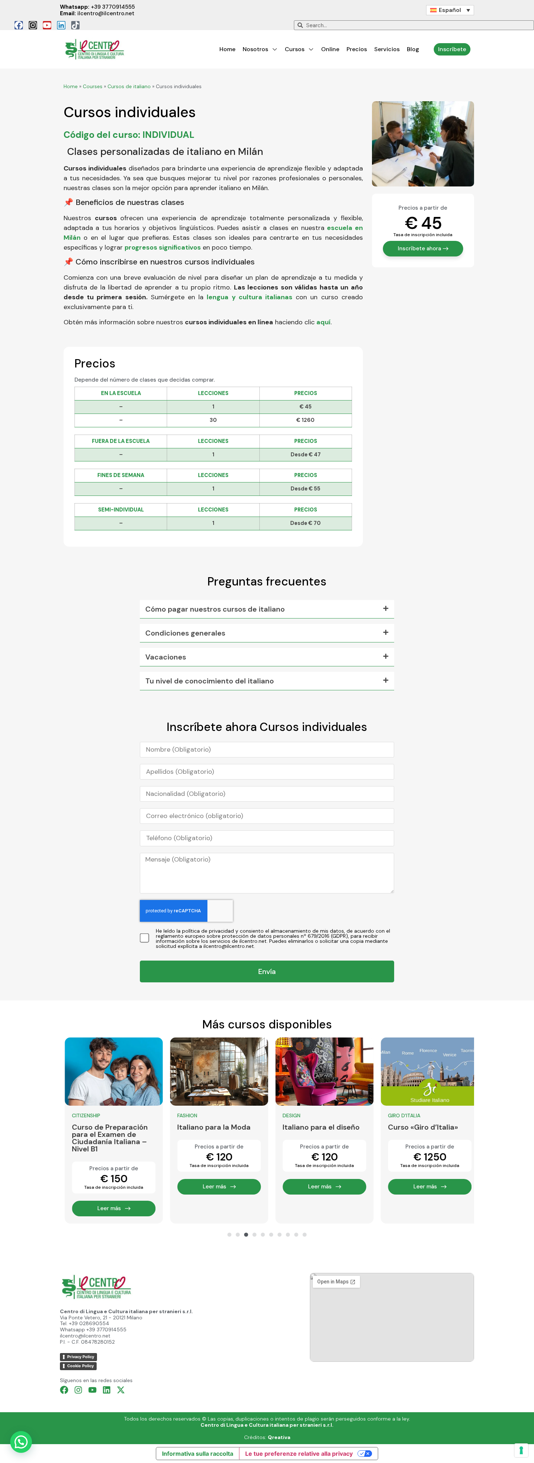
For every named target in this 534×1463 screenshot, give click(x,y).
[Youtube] (47, 25)
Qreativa (279, 1437)
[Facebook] (19, 25)
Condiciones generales (185, 633)
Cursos (294, 49)
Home (227, 49)
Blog (413, 49)
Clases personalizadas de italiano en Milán (165, 151)
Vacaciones (165, 657)
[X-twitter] (121, 1390)
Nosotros (255, 49)
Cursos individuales (130, 112)
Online (330, 49)
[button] (267, 609)
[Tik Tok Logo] (75, 25)
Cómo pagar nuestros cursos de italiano (215, 609)
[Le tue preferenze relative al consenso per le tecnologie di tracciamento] (521, 1450)
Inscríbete (452, 49)
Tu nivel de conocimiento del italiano (209, 681)
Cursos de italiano (129, 86)
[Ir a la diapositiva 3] (246, 1235)
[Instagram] (33, 25)
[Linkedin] (61, 25)
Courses (92, 86)
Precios (357, 49)
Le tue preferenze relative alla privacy (299, 1453)
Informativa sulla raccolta (197, 1453)
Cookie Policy (80, 1365)
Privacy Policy (80, 1356)
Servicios (387, 49)
